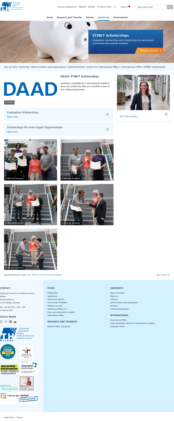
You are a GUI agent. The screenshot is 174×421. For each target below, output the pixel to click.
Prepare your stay (54, 306)
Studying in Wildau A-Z (57, 309)
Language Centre (117, 326)
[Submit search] (170, 7)
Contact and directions (67, 7)
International (120, 17)
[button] (50, 17)
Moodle (91, 7)
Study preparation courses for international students (132, 323)
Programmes (52, 293)
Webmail (82, 7)
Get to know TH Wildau (57, 303)
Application (52, 296)
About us (114, 296)
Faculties (114, 306)
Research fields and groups (58, 326)
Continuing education (119, 309)
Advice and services (55, 299)
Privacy (20, 417)
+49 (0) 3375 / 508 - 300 (14, 307)
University (103, 17)
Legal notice (9, 417)
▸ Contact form (6, 310)
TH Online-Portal (104, 7)
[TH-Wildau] (12, 10)
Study (50, 17)
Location (114, 299)
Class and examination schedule (61, 312)
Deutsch (124, 7)
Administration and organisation (124, 303)
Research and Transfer (69, 17)
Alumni (90, 17)
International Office (55, 315)
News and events (117, 293)
